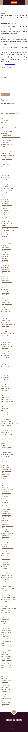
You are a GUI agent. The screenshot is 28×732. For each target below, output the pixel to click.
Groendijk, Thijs (5, 344)
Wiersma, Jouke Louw (7, 671)
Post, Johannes (5, 522)
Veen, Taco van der (6, 616)
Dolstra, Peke (5, 272)
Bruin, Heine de (5, 217)
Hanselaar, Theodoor (6, 353)
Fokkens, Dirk (5, 318)
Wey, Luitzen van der (6, 656)
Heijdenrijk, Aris (5, 362)
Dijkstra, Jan (5, 263)
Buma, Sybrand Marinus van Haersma (10, 227)
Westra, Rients (5, 654)
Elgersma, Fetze (5, 291)
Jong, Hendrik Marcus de (7, 401)
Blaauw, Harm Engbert (7, 159)
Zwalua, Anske (5, 704)
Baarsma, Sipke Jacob (6, 135)
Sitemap (14, 725)
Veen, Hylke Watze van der (8, 612)
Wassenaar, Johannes (6, 645)
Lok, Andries (5, 458)
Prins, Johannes (5, 531)
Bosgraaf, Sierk (5, 201)
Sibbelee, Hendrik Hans (7, 573)
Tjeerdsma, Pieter (6, 601)
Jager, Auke (4, 390)
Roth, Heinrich (5, 544)
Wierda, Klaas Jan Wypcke (7, 665)
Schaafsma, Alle (5, 553)
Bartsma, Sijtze (5, 146)
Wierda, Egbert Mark (6, 660)
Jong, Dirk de (5, 395)
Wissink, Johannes (6, 683)
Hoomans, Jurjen (5, 373)
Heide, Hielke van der (6, 359)
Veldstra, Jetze (5, 617)
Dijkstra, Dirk (5, 258)
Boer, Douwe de (5, 175)
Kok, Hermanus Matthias (7, 434)
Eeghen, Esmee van (6, 285)
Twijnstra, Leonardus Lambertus (9, 608)
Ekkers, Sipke (5, 289)
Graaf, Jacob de (5, 337)
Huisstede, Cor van (6, 379)
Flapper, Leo (5, 316)
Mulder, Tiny (5, 487)
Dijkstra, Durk (5, 260)
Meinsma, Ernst (5, 474)
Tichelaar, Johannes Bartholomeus (9, 597)
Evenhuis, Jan (5, 307)
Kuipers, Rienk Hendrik (7, 447)
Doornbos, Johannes (6, 274)
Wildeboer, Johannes (6, 680)
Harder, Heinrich (5, 357)
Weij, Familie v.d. (6, 647)
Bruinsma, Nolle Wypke (7, 223)
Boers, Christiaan (5, 181)
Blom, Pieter (5, 170)
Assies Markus (5, 133)
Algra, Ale (4, 124)
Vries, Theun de (5, 636)
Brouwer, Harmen (6, 210)
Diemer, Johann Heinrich (7, 243)
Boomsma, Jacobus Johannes (8, 192)
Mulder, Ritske (5, 485)
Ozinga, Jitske (5, 507)
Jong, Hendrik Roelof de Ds (8, 403)
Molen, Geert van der (6, 482)
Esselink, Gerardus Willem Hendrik (9, 305)
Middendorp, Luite (6, 478)
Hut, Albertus (5, 384)
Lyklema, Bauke (5, 465)
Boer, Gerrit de (5, 177)
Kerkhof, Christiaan (6, 421)
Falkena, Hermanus (6, 315)
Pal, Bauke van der (6, 509)
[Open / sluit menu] (26, 2)
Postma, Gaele (5, 524)
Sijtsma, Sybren (5, 582)
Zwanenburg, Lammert (7, 705)
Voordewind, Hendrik (6, 630)
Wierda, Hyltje (5, 661)
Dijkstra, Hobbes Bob (6, 261)
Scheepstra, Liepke (6, 559)
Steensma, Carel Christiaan (8, 588)
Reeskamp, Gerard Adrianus (8, 533)
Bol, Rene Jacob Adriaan (7, 188)
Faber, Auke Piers (6, 311)
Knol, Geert (4, 428)
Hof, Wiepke (5, 370)
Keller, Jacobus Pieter (6, 419)
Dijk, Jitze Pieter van (6, 249)
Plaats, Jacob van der (6, 515)
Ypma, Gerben (5, 694)
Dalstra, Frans (5, 236)
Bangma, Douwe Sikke (7, 144)
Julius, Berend (5, 408)
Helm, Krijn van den (6, 364)
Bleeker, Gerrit (5, 164)
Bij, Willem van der (6, 157)
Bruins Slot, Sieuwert (6, 219)
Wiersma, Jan (5, 669)
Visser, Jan (4, 625)
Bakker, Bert (5, 138)
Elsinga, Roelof (5, 293)
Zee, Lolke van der (6, 696)
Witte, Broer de (5, 685)
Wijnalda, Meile (5, 676)
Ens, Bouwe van (5, 302)
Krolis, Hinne (5, 443)
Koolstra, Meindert (6, 438)
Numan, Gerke (5, 500)
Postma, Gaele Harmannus (7, 526)
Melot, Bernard (5, 476)
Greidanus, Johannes (6, 339)
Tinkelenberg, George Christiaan (9, 599)
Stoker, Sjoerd (5, 592)
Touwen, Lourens (6, 603)
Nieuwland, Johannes (6, 494)
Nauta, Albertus (5, 491)
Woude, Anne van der (6, 687)
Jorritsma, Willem (6, 405)
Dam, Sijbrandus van (6, 239)
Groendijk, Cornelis (6, 342)
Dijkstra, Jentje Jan (6, 265)
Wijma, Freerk (5, 674)
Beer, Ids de (4, 148)
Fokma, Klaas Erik (6, 320)
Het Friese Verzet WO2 (10, 114)
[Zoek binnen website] (1, 2)
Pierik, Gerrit (5, 511)
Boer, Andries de (5, 173)
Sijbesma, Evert (5, 579)
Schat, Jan (4, 557)
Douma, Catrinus (5, 276)
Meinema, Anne (5, 472)
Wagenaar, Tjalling (6, 638)
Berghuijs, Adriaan (6, 153)
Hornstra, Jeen (5, 375)
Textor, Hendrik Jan (6, 595)
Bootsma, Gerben (6, 195)
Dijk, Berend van (5, 245)
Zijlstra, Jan (4, 700)
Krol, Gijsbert (5, 441)
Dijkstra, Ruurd (5, 267)
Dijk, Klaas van (5, 250)
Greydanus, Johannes (6, 340)
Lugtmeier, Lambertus (7, 463)
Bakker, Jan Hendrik (6, 140)
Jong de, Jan (4, 393)
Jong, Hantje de (5, 397)
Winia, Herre (5, 682)
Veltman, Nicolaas (6, 619)
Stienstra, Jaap (5, 590)
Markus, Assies (5, 467)
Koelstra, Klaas (5, 432)
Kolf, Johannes (5, 436)
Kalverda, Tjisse (5, 414)
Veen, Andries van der (6, 610)
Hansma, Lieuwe (5, 355)
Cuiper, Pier (4, 232)
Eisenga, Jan (4, 287)
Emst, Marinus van (6, 300)
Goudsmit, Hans (5, 335)
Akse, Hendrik (5, 122)
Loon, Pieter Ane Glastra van (8, 460)
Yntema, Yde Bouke (6, 693)
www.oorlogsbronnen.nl (10, 64)
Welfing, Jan (5, 652)
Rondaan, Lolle (5, 538)
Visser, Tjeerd (5, 627)
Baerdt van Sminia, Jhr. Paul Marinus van (11, 137)
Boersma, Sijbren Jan (6, 184)
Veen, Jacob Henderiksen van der (9, 614)
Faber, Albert (5, 309)
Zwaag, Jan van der (6, 702)
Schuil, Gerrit (5, 566)
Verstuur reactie (5, 94)
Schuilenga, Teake (6, 568)
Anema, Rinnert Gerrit (7, 131)
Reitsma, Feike (5, 535)
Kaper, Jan (4, 416)
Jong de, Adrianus (6, 392)
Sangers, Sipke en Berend (7, 550)
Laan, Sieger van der (6, 450)
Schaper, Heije (5, 555)
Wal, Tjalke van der (6, 643)
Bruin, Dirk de (5, 216)
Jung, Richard (5, 410)
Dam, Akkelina (5, 238)
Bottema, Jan (5, 203)
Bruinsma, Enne (5, 221)
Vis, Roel (4, 621)
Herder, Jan (4, 368)
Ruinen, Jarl (4, 546)
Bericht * (3, 84)
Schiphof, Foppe (5, 560)
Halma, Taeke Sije (6, 351)
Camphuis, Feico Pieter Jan (8, 228)
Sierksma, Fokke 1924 (7, 577)
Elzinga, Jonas (5, 296)
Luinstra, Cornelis (6, 461)
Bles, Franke (5, 168)
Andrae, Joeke (5, 129)
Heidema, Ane (5, 361)
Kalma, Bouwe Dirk (6, 412)
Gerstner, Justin (5, 329)
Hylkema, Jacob (5, 386)
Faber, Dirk (4, 313)
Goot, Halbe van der (6, 331)
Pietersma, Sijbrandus (6, 513)
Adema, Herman (5, 118)
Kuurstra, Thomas (6, 449)
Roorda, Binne (5, 542)
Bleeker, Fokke (5, 162)
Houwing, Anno (5, 377)
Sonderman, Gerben (6, 586)
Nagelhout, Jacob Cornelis (7, 489)
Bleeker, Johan (5, 166)
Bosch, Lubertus (5, 199)
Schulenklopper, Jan (6, 572)
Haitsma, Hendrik (6, 349)
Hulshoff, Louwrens (6, 383)
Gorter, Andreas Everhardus (8, 333)
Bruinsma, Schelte (6, 225)
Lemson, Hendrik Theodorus (8, 454)
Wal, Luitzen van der (6, 641)
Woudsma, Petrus (6, 689)
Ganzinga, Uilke (5, 326)
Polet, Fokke (5, 518)
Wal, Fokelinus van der (7, 639)
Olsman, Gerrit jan (6, 504)
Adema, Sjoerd (5, 120)
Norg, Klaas (4, 498)
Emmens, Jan (5, 298)
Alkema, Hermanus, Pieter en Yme (9, 127)
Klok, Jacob (4, 427)
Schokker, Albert (5, 562)
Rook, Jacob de (5, 540)
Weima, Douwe (5, 649)
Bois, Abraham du (6, 186)
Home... (3, 7)
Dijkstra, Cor (5, 256)
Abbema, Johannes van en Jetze (8, 116)
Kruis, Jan (4, 445)
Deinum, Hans (5, 241)
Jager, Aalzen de (5, 388)
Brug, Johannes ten (6, 214)
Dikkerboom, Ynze (6, 271)
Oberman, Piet (5, 502)
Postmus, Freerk (5, 529)
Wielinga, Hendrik (6, 658)
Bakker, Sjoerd (5, 142)
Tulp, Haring (5, 606)
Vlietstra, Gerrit (5, 628)
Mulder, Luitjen (5, 483)
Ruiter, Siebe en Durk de (7, 548)
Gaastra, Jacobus (5, 322)
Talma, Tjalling (5, 594)
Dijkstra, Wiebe (5, 269)
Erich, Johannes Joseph (7, 304)
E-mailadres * (4, 77)
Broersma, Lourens (6, 206)
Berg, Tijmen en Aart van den (8, 150)
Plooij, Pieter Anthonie (7, 516)
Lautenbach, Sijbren (6, 452)
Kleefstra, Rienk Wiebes (7, 425)
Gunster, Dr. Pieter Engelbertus (8, 346)
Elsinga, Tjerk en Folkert (7, 294)
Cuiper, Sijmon (5, 234)
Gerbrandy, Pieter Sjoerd (7, 327)
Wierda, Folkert (5, 663)
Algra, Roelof (5, 126)
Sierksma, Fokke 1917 (7, 575)
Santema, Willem (5, 551)
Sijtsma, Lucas (5, 581)
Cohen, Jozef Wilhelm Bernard (8, 230)
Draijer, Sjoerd (5, 280)
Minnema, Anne (5, 480)
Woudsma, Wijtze (6, 691)
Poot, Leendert (5, 520)
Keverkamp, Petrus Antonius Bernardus (10, 423)
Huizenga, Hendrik (6, 381)
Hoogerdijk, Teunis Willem (8, 371)
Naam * (2, 70)
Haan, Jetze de (5, 348)
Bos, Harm (4, 197)
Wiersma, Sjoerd (5, 672)
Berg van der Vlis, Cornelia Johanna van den (11, 151)
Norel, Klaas (5, 496)
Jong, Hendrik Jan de (6, 399)
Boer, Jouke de (5, 179)
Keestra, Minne (5, 417)
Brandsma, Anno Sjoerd (7, 205)
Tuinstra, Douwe (5, 605)
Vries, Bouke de (5, 634)
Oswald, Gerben (5, 505)
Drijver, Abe (4, 283)
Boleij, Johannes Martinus (7, 190)
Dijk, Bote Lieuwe (6, 247)
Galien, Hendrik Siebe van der (8, 324)
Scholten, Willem (6, 564)
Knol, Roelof (5, 430)
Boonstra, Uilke (5, 194)
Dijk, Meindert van (6, 252)
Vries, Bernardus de (6, 632)
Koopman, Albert (6, 439)
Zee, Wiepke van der (6, 698)
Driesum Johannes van (7, 282)
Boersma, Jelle (5, 183)
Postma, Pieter (5, 527)
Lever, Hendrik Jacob (6, 456)
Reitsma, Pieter (5, 537)
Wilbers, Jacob (5, 678)
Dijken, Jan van (5, 254)
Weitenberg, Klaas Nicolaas (8, 650)
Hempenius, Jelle (5, 366)
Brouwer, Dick (5, 208)
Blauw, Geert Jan (5, 160)
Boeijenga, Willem (6, 172)
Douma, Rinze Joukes (6, 278)
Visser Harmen (5, 623)
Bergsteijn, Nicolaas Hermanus (8, 155)
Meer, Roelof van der (6, 471)
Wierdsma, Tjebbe (6, 667)
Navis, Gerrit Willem (6, 493)
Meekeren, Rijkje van (6, 469)
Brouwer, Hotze (5, 212)
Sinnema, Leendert (6, 584)
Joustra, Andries (5, 406)
